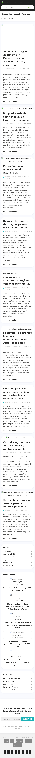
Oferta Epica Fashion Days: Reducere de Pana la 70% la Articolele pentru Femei (17, 606)
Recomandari (26, 124)
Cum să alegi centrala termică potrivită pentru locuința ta (16, 445)
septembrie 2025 (9, 557)
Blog (12, 741)
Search (30, 7)
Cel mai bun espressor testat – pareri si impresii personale (17, 503)
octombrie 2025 (9, 554)
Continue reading (10, 101)
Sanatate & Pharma (10, 687)
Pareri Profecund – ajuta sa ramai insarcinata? (14, 169)
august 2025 (8, 560)
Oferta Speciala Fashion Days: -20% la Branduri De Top (17, 589)
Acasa (6, 741)
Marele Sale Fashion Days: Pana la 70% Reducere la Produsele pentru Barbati (17, 625)
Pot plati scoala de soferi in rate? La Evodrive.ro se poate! (16, 116)
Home (3, 19)
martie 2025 (7, 563)
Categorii (19, 741)
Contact (28, 741)
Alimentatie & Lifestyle (11, 678)
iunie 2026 (7, 551)
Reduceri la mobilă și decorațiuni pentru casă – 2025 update (16, 224)
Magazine (17, 745)
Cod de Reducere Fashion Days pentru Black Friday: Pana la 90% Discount (17, 643)
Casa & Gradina (27, 231)
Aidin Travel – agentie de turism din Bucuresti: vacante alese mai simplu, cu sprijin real (16, 58)
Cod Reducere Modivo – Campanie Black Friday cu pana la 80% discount (17, 662)
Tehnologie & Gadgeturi (12, 690)
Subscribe (27, 719)
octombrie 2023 (9, 565)
